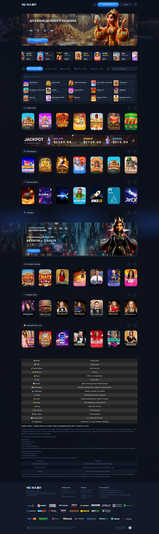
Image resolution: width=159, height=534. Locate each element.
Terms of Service (104, 497)
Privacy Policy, (126, 494)
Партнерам (84, 498)
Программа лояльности (68, 492)
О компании (65, 490)
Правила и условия (86, 490)
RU (62, 494)
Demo (28, 131)
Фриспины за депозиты (68, 496)
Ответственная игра (86, 492)
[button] (23, 69)
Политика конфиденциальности (87, 495)
